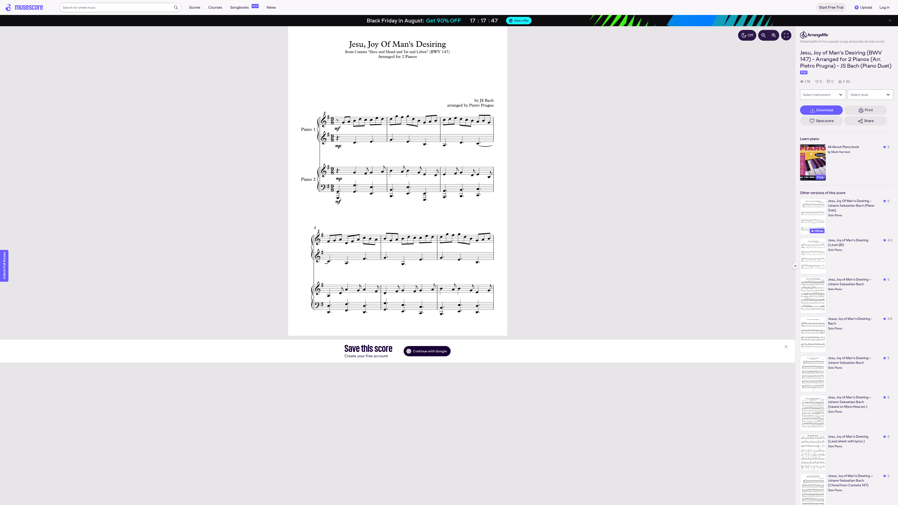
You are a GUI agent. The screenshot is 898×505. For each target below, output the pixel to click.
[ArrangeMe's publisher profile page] (842, 35)
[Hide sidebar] (795, 266)
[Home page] (24, 7)
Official (818, 231)
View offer (521, 20)
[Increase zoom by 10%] (774, 35)
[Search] (176, 7)
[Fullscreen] (786, 35)
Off (750, 35)
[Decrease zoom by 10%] (763, 35)
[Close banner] (890, 20)
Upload (866, 7)
